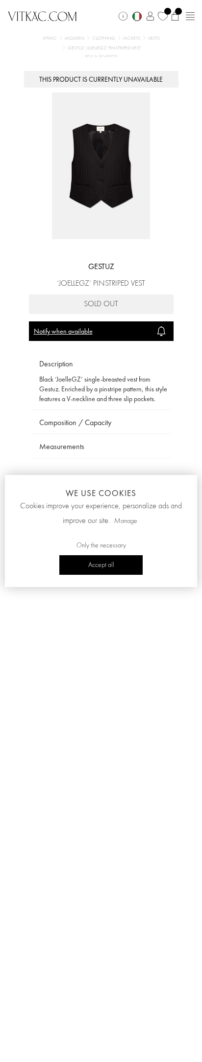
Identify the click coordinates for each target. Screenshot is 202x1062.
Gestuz (101, 266)
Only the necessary (101, 545)
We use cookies (101, 493)
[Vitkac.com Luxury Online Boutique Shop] (42, 15)
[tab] (101, 364)
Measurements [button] (61, 446)
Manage (125, 521)
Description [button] (56, 364)
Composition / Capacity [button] (75, 422)
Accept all (101, 565)
